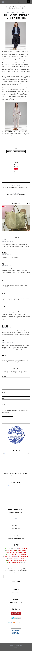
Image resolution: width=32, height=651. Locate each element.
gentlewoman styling (19, 151)
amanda (4, 253)
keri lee (4, 355)
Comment (4, 376)
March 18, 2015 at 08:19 (7, 241)
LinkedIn (16, 173)
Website (3, 404)
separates (9, 155)
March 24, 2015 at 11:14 (7, 357)
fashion (9, 151)
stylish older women (20, 155)
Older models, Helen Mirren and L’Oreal (16, 194)
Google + (16, 171)
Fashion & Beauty (11, 12)
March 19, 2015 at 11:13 (7, 327)
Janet (3, 341)
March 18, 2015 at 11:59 (7, 265)
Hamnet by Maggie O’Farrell (16, 510)
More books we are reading (16, 512)
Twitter (16, 166)
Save (16, 169)
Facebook (16, 164)
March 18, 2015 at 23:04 (7, 295)
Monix (4, 306)
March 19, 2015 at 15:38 (7, 342)
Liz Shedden (5, 326)
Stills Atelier (11, 131)
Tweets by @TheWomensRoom (16, 538)
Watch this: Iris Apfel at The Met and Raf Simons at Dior (16, 186)
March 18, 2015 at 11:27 (7, 254)
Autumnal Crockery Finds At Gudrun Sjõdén (16, 473)
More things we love (16, 476)
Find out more (16, 592)
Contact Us (20, 623)
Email (16, 176)
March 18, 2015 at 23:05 (7, 308)
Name (3, 392)
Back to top (16, 647)
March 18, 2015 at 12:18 (7, 282)
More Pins (22, 562)
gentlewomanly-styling (18, 66)
